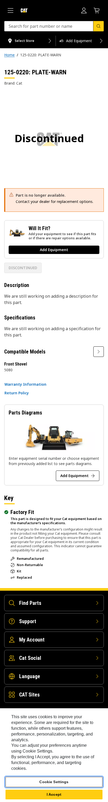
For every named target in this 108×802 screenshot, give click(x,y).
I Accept (54, 794)
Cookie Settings (53, 782)
